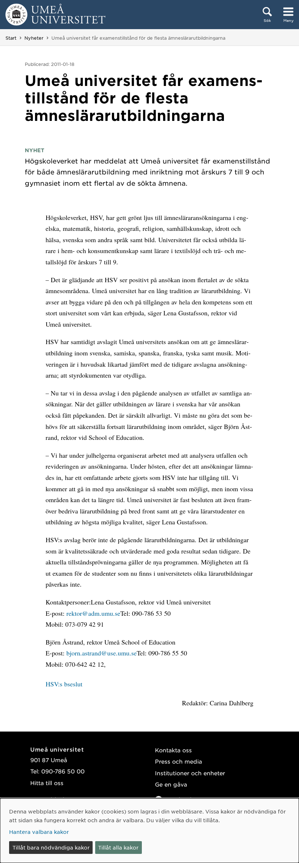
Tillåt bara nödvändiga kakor (51, 847)
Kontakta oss (173, 749)
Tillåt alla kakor (118, 847)
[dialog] (149, 830)
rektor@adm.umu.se (93, 613)
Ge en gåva (171, 784)
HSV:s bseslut (64, 683)
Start (10, 38)
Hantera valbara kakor (39, 831)
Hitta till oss (46, 782)
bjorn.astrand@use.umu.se (101, 653)
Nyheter (33, 38)
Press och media (178, 761)
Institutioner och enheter (190, 772)
